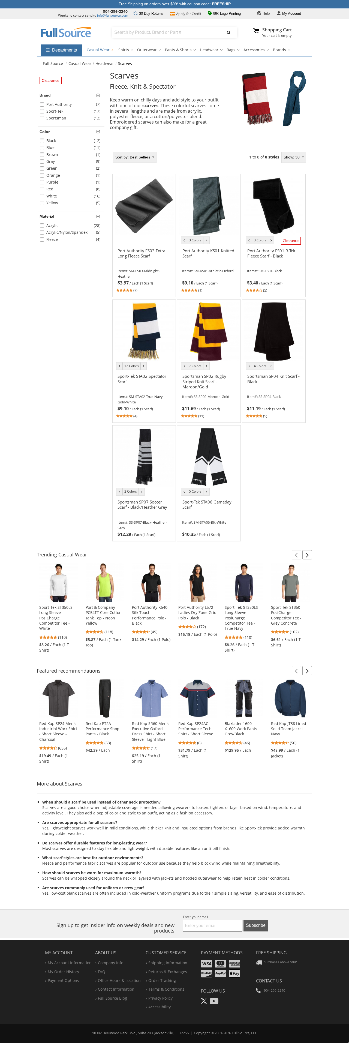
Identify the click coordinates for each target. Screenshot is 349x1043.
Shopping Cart (277, 30)
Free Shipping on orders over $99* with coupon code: (175, 4)
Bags (231, 49)
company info (110, 962)
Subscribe (256, 925)
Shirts (123, 49)
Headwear (209, 49)
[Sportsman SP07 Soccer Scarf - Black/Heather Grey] (144, 515)
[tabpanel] (209, 344)
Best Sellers (133, 157)
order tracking (162, 980)
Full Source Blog (112, 998)
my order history (63, 971)
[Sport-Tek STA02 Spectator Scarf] (144, 389)
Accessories (254, 49)
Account (291, 13)
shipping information (167, 962)
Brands (279, 49)
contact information (116, 989)
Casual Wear (99, 49)
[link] (144, 269)
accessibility (159, 1006)
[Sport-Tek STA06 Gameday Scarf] (209, 515)
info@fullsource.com (112, 15)
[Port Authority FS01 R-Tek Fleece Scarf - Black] (274, 263)
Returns (151, 13)
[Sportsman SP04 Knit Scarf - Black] (274, 389)
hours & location (119, 980)
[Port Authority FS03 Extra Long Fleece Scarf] (144, 263)
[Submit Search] (228, 32)
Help (265, 13)
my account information (70, 962)
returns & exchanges (167, 971)
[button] (296, 554)
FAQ (101, 971)
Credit (188, 13)
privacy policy (160, 998)
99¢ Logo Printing (226, 13)
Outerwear (147, 49)
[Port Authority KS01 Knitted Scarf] (209, 263)
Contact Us (269, 981)
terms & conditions (166, 989)
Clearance (50, 80)
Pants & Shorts (178, 49)
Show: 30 (292, 157)
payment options (63, 980)
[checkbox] (72, 105)
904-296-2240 (115, 11)
